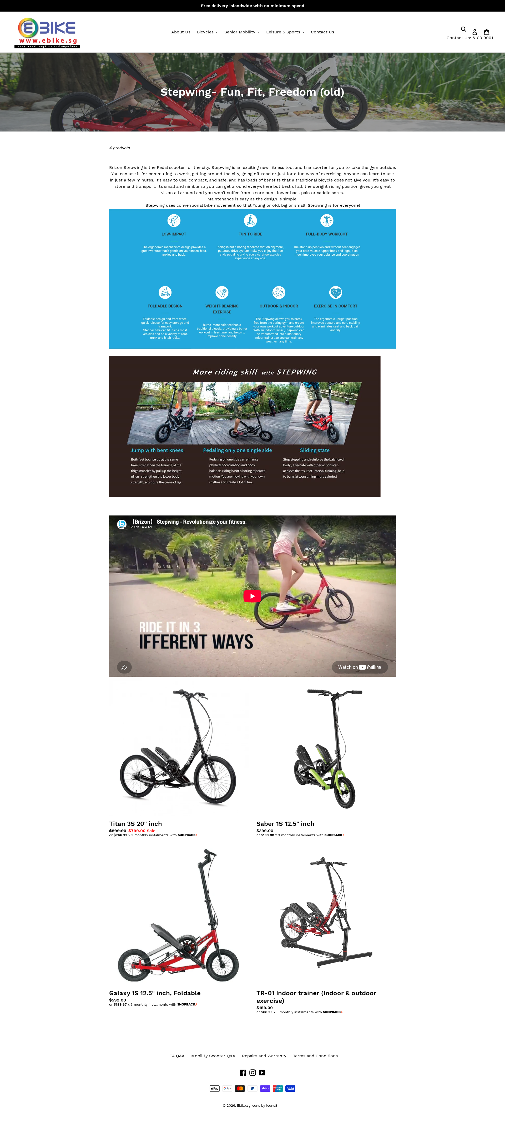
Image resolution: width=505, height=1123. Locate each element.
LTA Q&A (176, 1055)
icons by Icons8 (264, 1105)
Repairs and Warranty (264, 1055)
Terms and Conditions (315, 1055)
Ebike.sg (243, 1105)
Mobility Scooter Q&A (213, 1055)
